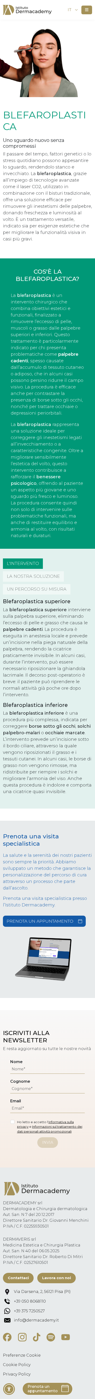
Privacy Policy (16, 1374)
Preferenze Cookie (22, 1355)
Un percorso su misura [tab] (36, 589)
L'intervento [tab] (23, 563)
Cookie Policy (16, 1364)
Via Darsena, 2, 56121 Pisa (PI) (42, 1291)
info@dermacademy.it (36, 1320)
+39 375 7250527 (29, 1311)
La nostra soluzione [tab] (33, 576)
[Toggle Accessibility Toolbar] (9, 1389)
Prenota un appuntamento (40, 921)
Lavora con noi (56, 1277)
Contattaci (18, 1277)
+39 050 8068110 (30, 1301)
